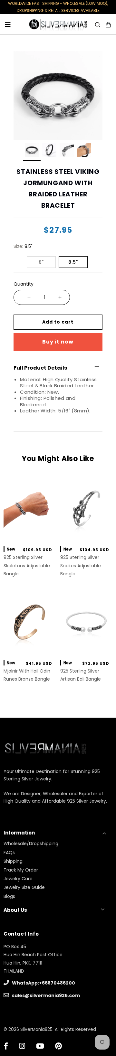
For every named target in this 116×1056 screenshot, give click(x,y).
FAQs (9, 852)
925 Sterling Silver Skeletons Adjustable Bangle (27, 565)
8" (41, 262)
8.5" (73, 262)
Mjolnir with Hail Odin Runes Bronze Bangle (27, 675)
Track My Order (21, 870)
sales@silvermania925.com (45, 995)
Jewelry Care (18, 878)
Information (19, 832)
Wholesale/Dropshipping (31, 843)
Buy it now (57, 341)
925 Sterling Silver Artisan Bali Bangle (80, 675)
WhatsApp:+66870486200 (43, 983)
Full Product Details (40, 368)
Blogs (9, 896)
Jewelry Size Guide (24, 887)
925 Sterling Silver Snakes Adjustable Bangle (80, 565)
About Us (15, 910)
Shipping (13, 861)
